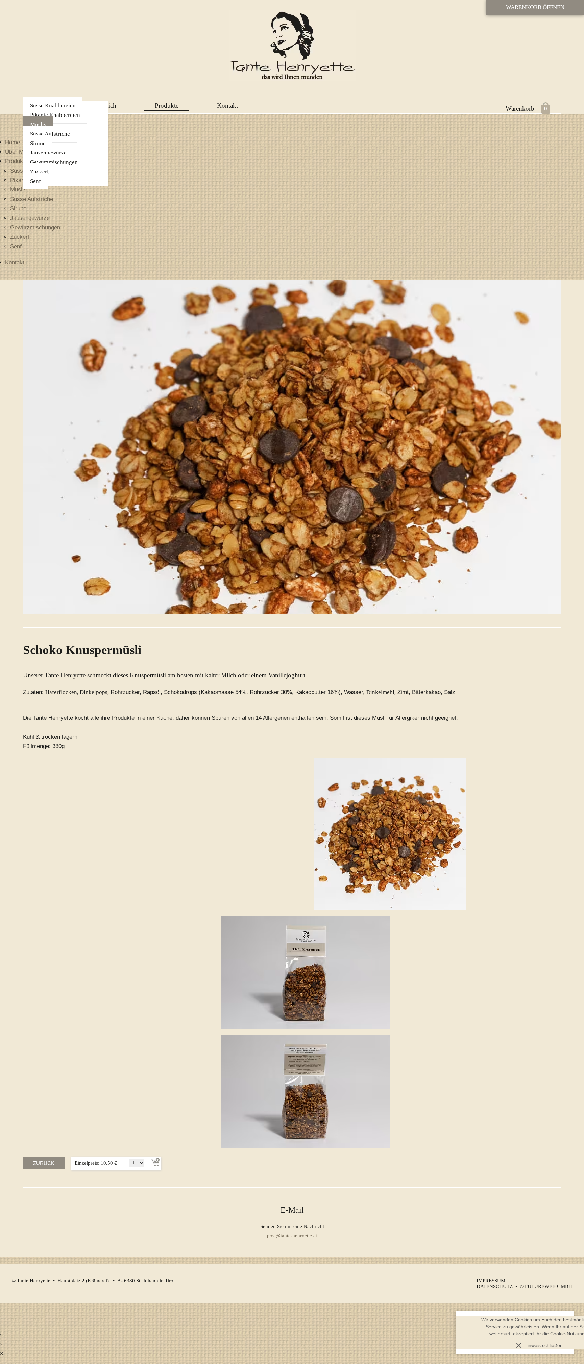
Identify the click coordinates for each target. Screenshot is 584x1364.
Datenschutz (495, 1286)
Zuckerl (39, 172)
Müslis (38, 124)
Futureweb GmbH (548, 1286)
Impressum (491, 1280)
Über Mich (18, 152)
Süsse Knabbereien (53, 105)
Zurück (43, 1163)
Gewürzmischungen (54, 162)
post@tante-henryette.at (292, 1235)
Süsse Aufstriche (50, 134)
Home (12, 142)
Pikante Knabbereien (55, 115)
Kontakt (227, 105)
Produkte (166, 105)
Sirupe (38, 143)
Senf (35, 181)
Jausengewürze (48, 153)
